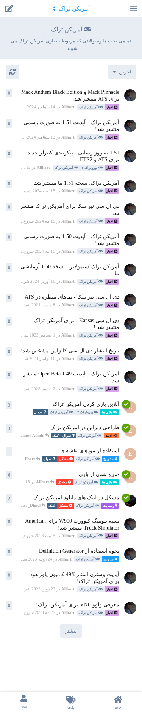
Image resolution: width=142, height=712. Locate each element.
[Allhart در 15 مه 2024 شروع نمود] (130, 240)
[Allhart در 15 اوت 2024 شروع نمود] (130, 186)
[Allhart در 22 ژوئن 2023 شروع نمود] (130, 578)
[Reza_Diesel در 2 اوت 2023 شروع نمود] (130, 501)
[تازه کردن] (12, 72)
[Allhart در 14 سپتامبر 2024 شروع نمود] (130, 95)
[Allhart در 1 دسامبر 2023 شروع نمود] (130, 324)
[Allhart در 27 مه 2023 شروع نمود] (130, 608)
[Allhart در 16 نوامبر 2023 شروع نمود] (130, 354)
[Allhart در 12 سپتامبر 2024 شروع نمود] (130, 126)
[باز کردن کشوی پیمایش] (134, 8)
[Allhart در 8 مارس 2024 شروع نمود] (130, 300)
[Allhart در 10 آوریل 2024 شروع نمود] (130, 270)
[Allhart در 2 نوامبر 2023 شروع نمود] (130, 377)
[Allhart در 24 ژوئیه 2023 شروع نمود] (130, 554)
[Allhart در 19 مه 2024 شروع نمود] (130, 209)
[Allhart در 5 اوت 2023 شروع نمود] (130, 524)
